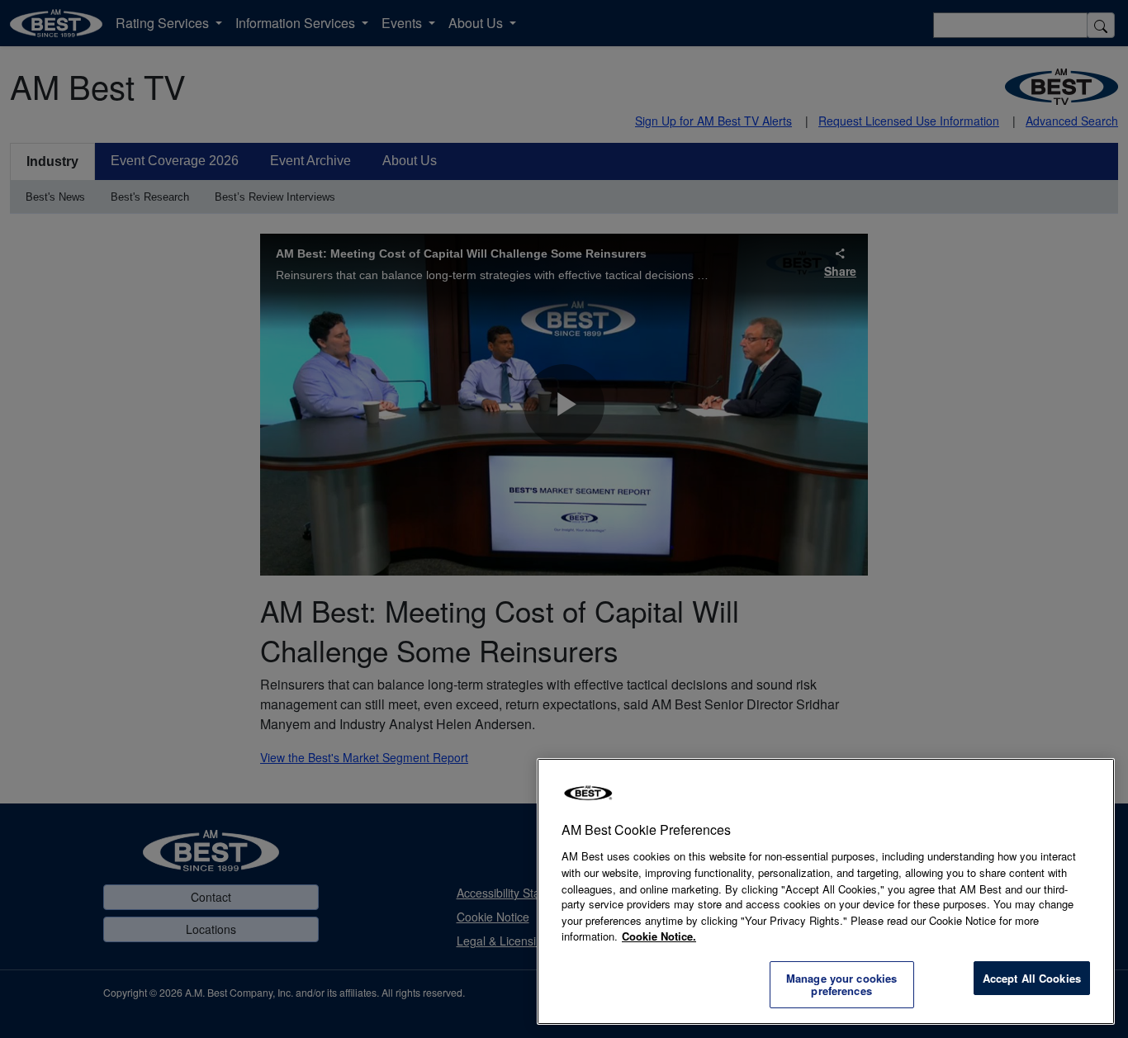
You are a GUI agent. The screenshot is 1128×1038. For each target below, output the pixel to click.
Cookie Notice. (659, 936)
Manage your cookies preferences (841, 984)
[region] (826, 891)
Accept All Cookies (1032, 978)
